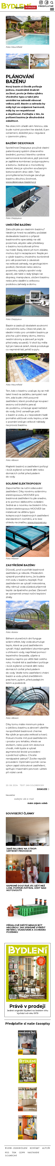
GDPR (22, 1152)
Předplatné (45, 6)
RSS (7, 1152)
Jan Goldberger (35, 785)
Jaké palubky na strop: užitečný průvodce (21, 849)
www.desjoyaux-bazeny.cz (21, 182)
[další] (46, 62)
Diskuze (43, 789)
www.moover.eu (37, 522)
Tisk (14, 1152)
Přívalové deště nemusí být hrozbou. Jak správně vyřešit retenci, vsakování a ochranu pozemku (26, 928)
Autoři (46, 1148)
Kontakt (34, 1148)
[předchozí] (8, 62)
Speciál (19, 7)
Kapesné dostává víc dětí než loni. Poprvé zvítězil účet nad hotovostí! (26, 888)
